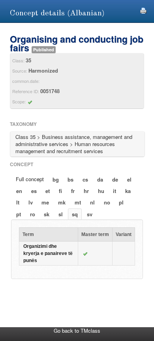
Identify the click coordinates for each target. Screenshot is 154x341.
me (45, 202)
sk (46, 214)
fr (73, 191)
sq (75, 214)
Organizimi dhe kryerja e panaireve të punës (48, 253)
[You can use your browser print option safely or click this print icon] (143, 9)
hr (86, 191)
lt (17, 202)
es (34, 191)
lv (30, 202)
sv (89, 214)
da (100, 179)
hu (101, 191)
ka (128, 191)
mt (78, 202)
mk (62, 202)
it (114, 191)
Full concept (30, 179)
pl (121, 202)
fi (60, 191)
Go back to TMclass (77, 330)
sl (60, 214)
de (115, 179)
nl (92, 202)
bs (70, 179)
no (107, 202)
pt (18, 214)
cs (85, 179)
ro (32, 214)
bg (56, 179)
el (129, 179)
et (47, 191)
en (19, 191)
